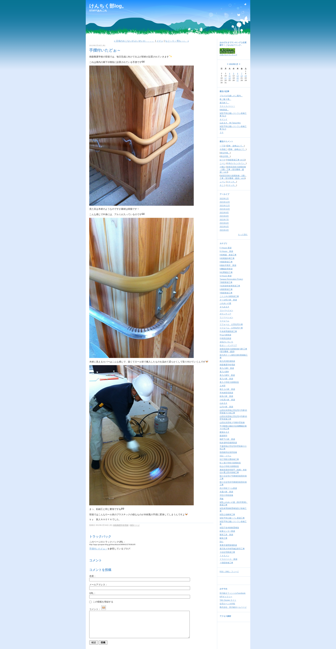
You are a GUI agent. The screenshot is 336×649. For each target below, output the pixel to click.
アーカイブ (224, 194)
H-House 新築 (226, 251)
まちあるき (224, 307)
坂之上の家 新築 (227, 389)
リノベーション (226, 317)
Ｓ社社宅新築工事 (227, 552)
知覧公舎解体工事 (227, 514)
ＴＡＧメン (224, 556)
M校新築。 (224, 110)
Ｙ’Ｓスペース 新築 (228, 559)
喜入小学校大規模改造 (229, 382)
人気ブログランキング (228, 55)
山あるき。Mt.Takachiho (230, 123)
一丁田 (222, 146)
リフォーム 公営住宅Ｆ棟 (231, 328)
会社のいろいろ (226, 342)
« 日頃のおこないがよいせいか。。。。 (134, 41)
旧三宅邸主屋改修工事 (229, 459)
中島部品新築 (225, 338)
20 (238, 78)
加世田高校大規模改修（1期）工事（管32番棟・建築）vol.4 (233, 169)
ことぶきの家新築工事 (229, 296)
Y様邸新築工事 (226, 293)
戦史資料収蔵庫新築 (228, 443)
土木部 (222, 386)
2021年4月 (224, 230)
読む (221, 542)
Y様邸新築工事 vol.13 (236, 160)
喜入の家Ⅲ (224, 372)
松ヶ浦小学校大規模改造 (230, 463)
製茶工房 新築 (226, 535)
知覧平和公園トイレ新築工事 (232, 518)
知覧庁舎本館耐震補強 (229, 528)
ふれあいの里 (225, 303)
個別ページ (135, 525)
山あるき (223, 403)
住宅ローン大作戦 (227, 604)
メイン (159, 41)
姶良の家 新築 (226, 396)
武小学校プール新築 (228, 488)
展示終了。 (224, 103)
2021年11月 (225, 205)
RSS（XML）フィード (229, 572)
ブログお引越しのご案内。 (231, 96)
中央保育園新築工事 (228, 331)
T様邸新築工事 (226, 282)
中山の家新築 (225, 335)
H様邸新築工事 (226, 262)
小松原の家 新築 (227, 400)
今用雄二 (223, 149)
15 (246, 76)
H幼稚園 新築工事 (228, 255)
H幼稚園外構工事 (227, 258)
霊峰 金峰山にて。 (235, 146)
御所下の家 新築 (227, 439)
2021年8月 (224, 216)
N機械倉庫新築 (226, 269)
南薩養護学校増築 (120, 525)
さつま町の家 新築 (228, 300)
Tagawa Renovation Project (231, 279)
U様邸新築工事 (226, 289)
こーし (222, 163)
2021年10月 (225, 209)
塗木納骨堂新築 (226, 393)
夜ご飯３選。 (225, 99)
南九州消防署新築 (227, 361)
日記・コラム (225, 456)
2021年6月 (224, 223)
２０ (221, 132)
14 (242, 76)
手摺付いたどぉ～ (98, 548)
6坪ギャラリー (226, 597)
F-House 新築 (226, 248)
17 (226, 78)
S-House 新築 (226, 276)
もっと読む (243, 234)
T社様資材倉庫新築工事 (230, 286)
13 (238, 76)
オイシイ (223, 119)
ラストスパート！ (227, 106)
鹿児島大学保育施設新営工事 (232, 549)
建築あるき (224, 432)
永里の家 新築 (226, 492)
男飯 (221, 499)
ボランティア (225, 314)
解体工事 (223, 538)
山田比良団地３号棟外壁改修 (232, 422)
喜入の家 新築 (226, 379)
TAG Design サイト (228, 600)
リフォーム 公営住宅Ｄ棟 (231, 324)
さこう (222, 185)
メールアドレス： (98, 584)
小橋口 (222, 167)
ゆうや (222, 160)
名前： (92, 576)
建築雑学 (223, 436)
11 (230, 76)
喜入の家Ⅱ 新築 (227, 368)
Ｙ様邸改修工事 (226, 563)
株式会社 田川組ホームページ (233, 607)
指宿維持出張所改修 (228, 452)
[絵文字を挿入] (103, 609)
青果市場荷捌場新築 (228, 545)
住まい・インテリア (228, 345)
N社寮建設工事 (226, 272)
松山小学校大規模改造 (229, 466)
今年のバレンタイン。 (236, 163)
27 (238, 80)
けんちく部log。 (108, 6)
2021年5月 (224, 227)
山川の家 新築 (226, 407)
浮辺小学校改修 (226, 495)
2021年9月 (224, 212)
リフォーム (224, 321)
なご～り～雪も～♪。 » (177, 41)
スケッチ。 (231, 182)
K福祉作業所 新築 (228, 265)
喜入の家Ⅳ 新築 (227, 375)
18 (230, 78)
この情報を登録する (102, 601)
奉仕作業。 (225, 153)
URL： (92, 593)
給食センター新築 (227, 531)
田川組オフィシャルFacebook (233, 593)
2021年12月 (225, 202)
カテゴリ (223, 243)
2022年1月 (224, 198)
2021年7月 (224, 219)
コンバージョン (226, 310)
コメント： (95, 609)
